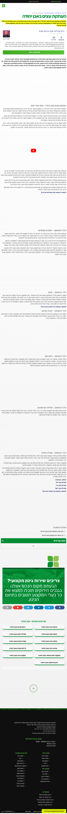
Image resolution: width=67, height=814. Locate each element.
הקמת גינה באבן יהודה (18, 655)
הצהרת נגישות (37, 811)
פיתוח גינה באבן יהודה (49, 641)
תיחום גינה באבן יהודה (49, 627)
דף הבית (64, 13)
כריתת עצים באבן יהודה (17, 648)
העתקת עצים (58, 13)
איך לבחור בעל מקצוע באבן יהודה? (52, 535)
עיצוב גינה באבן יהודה (49, 648)
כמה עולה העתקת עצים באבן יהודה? (51, 531)
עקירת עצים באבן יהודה (17, 641)
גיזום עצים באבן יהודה (17, 627)
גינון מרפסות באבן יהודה (49, 662)
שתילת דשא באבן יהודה (17, 634)
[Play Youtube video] (33, 150)
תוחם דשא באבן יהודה (49, 634)
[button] (3, 5)
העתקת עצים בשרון (49, 13)
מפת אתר (28, 811)
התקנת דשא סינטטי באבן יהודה (49, 655)
